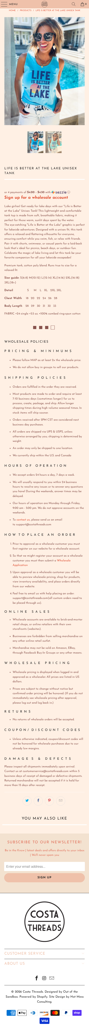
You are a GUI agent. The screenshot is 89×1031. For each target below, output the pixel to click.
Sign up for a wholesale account (36, 198)
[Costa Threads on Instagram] (44, 979)
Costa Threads (33, 991)
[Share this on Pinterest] (49, 801)
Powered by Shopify (33, 996)
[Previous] (7, 71)
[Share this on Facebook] (38, 801)
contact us (23, 519)
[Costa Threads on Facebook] (37, 979)
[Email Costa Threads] (52, 979)
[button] (44, 192)
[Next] (81, 71)
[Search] (74, 4)
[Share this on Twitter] (27, 801)
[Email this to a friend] (60, 801)
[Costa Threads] (44, 4)
